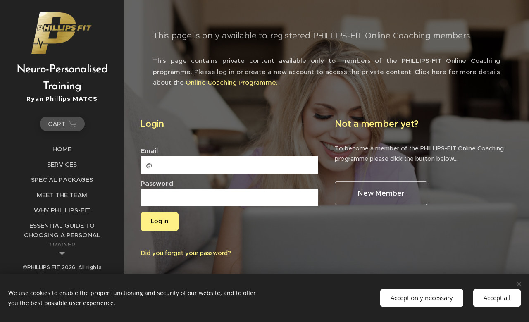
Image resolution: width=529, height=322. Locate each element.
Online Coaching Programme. (232, 82)
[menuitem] (62, 149)
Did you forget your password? (186, 253)
